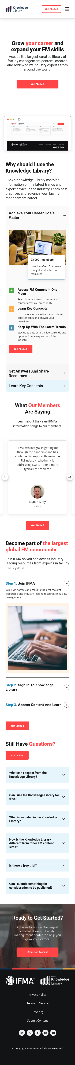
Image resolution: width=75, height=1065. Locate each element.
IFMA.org (37, 1012)
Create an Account (37, 952)
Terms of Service (37, 1003)
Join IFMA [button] (20, 583)
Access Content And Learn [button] (34, 705)
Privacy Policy (37, 995)
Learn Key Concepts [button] (26, 386)
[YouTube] (53, 1033)
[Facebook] (38, 1033)
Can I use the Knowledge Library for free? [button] (34, 797)
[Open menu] (67, 9)
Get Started (51, 9)
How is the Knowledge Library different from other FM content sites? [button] (31, 843)
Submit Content (37, 1020)
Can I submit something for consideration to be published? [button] (30, 885)
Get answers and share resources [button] (29, 373)
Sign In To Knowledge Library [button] (30, 687)
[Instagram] (45, 1033)
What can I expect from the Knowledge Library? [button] (28, 774)
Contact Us (17, 755)
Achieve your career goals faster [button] (32, 215)
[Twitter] (30, 1033)
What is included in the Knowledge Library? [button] (33, 819)
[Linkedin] (22, 1033)
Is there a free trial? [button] (23, 865)
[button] (5, 477)
